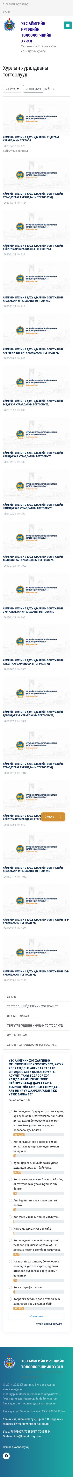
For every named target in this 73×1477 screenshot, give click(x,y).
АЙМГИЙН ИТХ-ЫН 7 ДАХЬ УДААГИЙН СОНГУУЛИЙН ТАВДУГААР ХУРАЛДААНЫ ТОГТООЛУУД (33, 662)
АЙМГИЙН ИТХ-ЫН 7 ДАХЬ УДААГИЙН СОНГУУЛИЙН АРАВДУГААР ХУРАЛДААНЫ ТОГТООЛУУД (33, 454)
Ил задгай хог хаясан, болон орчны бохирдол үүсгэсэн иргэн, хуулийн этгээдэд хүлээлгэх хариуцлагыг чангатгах (36, 1268)
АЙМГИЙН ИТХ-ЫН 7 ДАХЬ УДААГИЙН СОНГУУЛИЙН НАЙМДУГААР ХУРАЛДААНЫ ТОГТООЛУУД (33, 506)
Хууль (11, 997)
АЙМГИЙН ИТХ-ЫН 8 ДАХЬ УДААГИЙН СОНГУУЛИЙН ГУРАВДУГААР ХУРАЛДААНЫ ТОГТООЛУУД (33, 195)
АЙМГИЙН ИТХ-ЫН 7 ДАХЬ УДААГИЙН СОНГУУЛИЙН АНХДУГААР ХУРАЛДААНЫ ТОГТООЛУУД (33, 869)
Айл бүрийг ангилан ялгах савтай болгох (35, 1202)
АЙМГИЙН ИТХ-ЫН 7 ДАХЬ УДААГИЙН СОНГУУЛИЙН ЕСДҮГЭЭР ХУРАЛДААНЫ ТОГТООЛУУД (33, 403)
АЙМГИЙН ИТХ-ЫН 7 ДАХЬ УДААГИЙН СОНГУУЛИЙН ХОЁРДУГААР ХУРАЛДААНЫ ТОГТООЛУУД (33, 817)
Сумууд (53, 816)
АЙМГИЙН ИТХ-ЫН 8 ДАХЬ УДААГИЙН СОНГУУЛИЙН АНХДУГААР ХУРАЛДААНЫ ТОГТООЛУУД (33, 299)
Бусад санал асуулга (49, 1324)
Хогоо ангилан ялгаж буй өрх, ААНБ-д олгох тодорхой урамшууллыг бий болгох (38, 1183)
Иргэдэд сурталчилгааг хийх (32, 1228)
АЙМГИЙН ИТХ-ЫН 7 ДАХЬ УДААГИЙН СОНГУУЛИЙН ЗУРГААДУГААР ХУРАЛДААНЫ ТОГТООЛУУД (33, 610)
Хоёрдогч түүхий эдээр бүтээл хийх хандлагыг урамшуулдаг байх (36, 1301)
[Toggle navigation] (68, 25)
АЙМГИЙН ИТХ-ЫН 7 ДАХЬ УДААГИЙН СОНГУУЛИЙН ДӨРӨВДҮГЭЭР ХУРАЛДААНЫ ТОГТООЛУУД (33, 714)
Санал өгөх (36, 1316)
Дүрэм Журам (17, 1035)
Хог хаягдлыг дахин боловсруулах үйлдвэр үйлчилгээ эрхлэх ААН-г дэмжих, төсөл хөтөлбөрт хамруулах (37, 1244)
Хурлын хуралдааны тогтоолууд (32, 1045)
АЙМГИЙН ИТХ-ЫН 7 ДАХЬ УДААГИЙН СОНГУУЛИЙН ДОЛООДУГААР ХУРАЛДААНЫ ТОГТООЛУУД (33, 558)
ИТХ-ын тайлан (18, 1016)
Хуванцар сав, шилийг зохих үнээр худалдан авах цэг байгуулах (35, 1165)
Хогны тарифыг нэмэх (27, 1287)
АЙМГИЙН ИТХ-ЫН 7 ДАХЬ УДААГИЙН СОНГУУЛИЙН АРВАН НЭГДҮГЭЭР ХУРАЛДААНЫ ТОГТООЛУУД (33, 351)
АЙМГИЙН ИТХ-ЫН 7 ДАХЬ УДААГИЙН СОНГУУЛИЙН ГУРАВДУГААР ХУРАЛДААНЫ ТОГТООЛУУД (33, 765)
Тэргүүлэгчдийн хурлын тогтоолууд (35, 1025)
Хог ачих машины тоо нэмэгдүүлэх (36, 1217)
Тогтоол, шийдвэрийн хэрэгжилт (32, 1006)
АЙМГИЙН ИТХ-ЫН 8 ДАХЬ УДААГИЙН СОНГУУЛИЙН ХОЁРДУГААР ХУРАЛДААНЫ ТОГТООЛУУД (33, 247)
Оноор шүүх (33, 89)
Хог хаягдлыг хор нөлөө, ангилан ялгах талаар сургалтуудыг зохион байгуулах (36, 1146)
